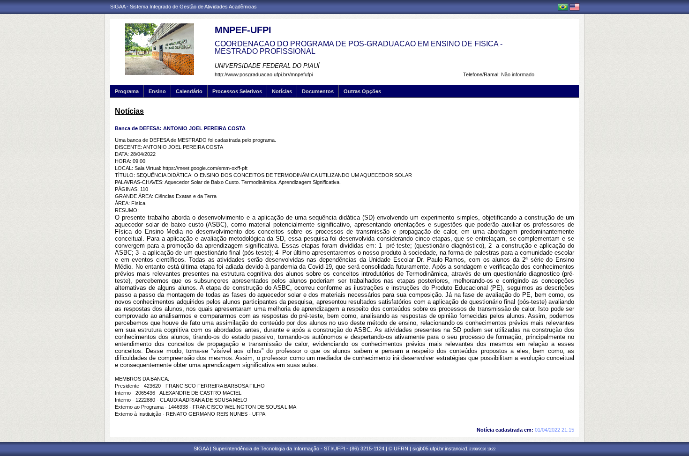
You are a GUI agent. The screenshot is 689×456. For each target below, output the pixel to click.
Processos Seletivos (237, 91)
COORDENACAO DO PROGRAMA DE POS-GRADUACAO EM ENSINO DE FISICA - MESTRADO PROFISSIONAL (358, 47)
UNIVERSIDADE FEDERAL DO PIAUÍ (267, 65)
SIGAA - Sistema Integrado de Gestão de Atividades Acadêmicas (183, 6)
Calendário (189, 91)
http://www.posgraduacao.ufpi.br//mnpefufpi (264, 74)
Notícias (282, 91)
